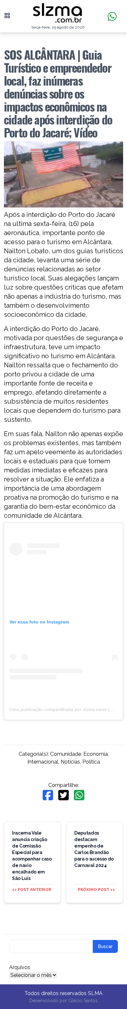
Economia (95, 754)
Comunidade (65, 754)
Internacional (42, 762)
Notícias (70, 762)
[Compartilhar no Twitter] (63, 795)
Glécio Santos (83, 1000)
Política (91, 762)
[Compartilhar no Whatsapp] (79, 795)
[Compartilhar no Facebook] (48, 795)
